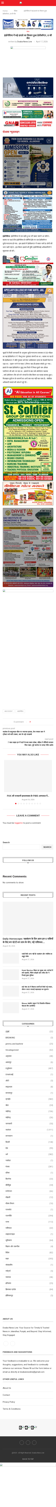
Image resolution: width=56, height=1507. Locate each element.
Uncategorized (29, 1050)
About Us (7, 1388)
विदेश (15, 11)
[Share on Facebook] (35, 722)
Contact (6, 1395)
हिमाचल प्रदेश (29, 1289)
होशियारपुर (29, 1295)
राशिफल (29, 1228)
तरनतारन (29, 1136)
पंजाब (29, 1166)
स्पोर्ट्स (29, 1271)
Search (6, 842)
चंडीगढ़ (29, 1117)
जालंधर (29, 1130)
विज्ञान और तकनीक (29, 1246)
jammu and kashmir (29, 1044)
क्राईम (29, 1099)
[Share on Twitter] (38, 722)
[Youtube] (13, 1343)
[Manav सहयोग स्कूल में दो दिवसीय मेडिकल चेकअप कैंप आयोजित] (11, 1007)
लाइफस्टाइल (29, 1234)
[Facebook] (6, 1343)
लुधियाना (29, 1240)
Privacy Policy (9, 1402)
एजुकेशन (29, 1068)
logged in (19, 823)
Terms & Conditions (12, 1409)
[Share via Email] (44, 722)
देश (29, 1148)
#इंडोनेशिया (20, 711)
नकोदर (29, 1160)
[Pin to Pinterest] (41, 722)
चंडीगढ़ (29, 1111)
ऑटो (29, 1080)
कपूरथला (29, 1087)
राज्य (29, 1222)
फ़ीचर (29, 1173)
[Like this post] (32, 722)
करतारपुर (29, 1093)
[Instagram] (28, 1442)
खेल (29, 1105)
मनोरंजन (29, 1191)
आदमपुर (29, 1062)
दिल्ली (29, 1142)
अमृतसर (29, 1056)
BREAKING (29, 1037)
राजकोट (29, 1209)
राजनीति (29, 1215)
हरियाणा (29, 1283)
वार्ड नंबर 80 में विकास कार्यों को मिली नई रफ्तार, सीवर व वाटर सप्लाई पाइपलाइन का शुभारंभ (37, 988)
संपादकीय (29, 1265)
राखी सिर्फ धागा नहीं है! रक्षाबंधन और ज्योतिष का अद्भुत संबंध (37, 955)
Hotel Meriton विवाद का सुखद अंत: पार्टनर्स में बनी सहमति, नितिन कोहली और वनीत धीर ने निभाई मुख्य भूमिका (37, 972)
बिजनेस (29, 1179)
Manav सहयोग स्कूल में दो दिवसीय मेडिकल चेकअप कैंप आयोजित (36, 1004)
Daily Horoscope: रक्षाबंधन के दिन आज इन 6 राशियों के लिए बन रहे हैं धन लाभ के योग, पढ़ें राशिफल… (28, 940)
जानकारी (29, 1123)
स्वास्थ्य (29, 1277)
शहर (29, 1258)
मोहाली (29, 1197)
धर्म (29, 1154)
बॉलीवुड (29, 1185)
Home (5, 11)
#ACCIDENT (8, 711)
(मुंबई (29, 1031)
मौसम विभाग (29, 1203)
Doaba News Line (24, 42)
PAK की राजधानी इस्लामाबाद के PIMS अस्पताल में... (28, 796)
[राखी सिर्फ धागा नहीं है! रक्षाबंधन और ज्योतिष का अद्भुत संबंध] (11, 958)
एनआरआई (29, 1074)
